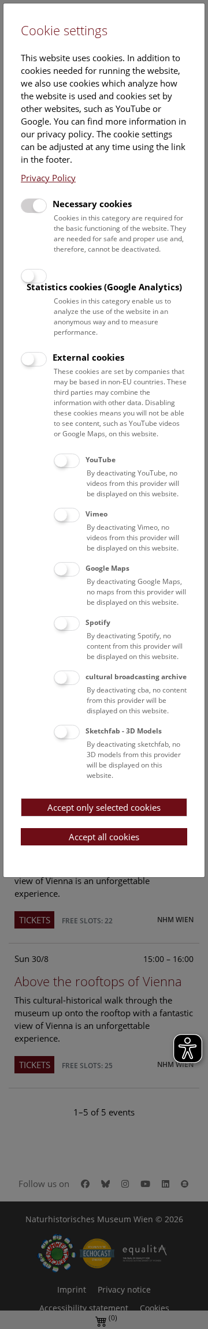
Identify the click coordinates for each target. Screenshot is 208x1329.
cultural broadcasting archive (136, 677)
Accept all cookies (104, 837)
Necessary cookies (92, 203)
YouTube (101, 460)
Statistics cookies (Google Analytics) (104, 287)
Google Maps (107, 568)
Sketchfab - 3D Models (124, 731)
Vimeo (96, 514)
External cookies (88, 357)
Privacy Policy (48, 178)
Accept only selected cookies (104, 807)
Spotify (98, 622)
